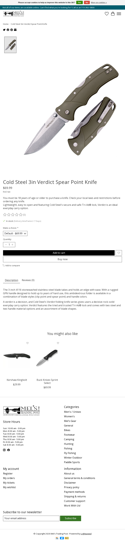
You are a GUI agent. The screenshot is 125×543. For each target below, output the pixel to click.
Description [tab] (11, 280)
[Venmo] (62, 538)
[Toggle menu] (119, 14)
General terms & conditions (79, 478)
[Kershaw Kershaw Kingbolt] (16, 358)
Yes (79, 3)
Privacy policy (71, 487)
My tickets (9, 482)
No (87, 3)
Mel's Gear (70, 421)
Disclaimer (70, 482)
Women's (69, 416)
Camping (69, 439)
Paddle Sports (72, 462)
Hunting (68, 444)
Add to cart (59, 252)
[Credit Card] (57, 538)
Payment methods (74, 492)
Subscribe (70, 518)
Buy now (63, 259)
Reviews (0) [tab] (28, 280)
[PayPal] (67, 538)
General (68, 425)
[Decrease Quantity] (6, 245)
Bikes (67, 430)
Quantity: (7, 239)
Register (8, 473)
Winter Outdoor (73, 457)
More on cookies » (99, 3)
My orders (9, 478)
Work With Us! (72, 505)
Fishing (68, 448)
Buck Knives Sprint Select (47, 381)
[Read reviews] (13, 215)
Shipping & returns (75, 496)
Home (6, 24)
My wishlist (9, 487)
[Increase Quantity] (12, 245)
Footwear (69, 434)
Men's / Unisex (72, 411)
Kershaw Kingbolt (17, 380)
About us (69, 473)
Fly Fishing (70, 453)
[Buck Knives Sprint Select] (47, 358)
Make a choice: (10, 228)
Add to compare (12, 265)
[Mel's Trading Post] (13, 14)
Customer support (74, 501)
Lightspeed (86, 533)
